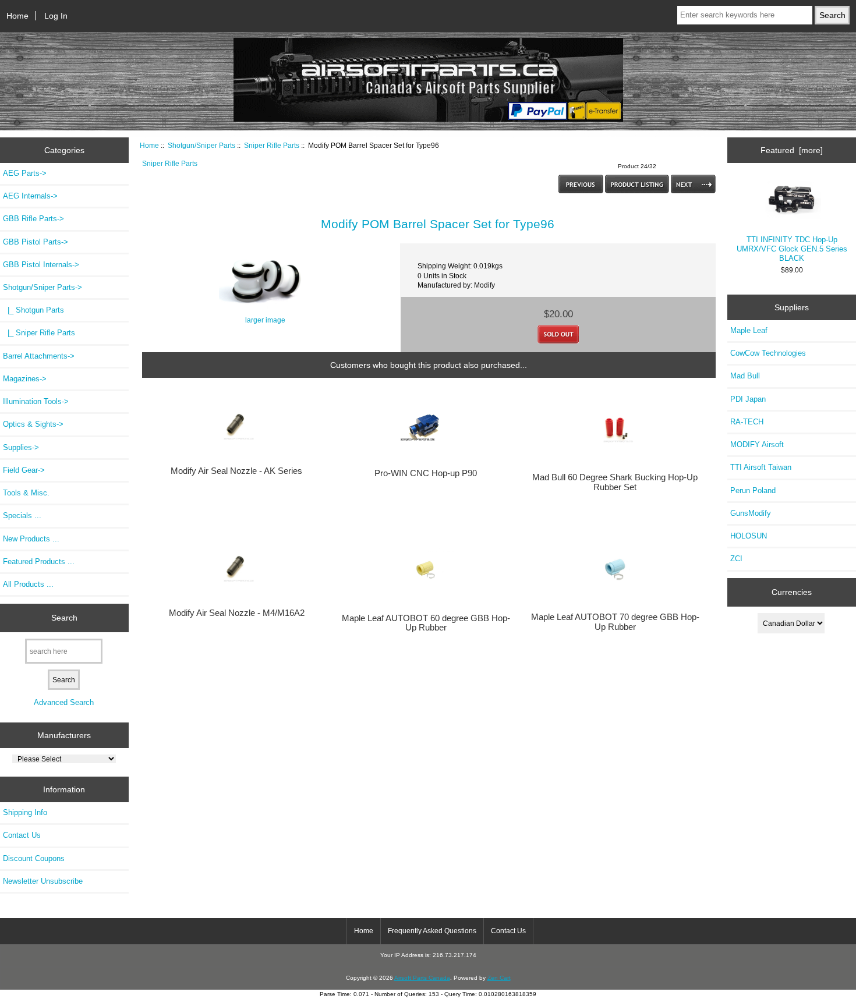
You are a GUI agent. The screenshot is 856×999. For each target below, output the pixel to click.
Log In (56, 15)
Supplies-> (21, 447)
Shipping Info (25, 812)
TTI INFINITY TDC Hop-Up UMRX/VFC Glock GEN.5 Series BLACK (792, 249)
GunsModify (750, 513)
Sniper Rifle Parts (271, 145)
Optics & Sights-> (33, 424)
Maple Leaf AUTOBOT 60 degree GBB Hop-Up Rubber (426, 623)
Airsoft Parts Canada (422, 978)
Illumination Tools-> (36, 401)
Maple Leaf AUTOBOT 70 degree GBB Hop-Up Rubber (615, 621)
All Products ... (28, 584)
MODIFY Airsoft (757, 444)
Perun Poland (753, 490)
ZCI (736, 558)
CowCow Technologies (768, 353)
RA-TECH (746, 421)
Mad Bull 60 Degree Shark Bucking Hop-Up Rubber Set (615, 482)
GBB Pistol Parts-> (35, 242)
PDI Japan (748, 399)
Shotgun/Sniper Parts (201, 145)
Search (64, 617)
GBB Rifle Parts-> (33, 218)
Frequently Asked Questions (432, 931)
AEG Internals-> (30, 196)
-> (42, 287)
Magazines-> (25, 378)
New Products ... (31, 538)
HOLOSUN (748, 536)
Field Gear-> (24, 470)
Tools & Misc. (26, 492)
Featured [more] (792, 150)
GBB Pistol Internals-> (41, 264)
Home (17, 15)
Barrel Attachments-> (39, 356)
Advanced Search (64, 702)
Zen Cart (499, 978)
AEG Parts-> (25, 173)
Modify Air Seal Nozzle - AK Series (236, 471)
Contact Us (22, 835)
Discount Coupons (34, 858)
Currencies (792, 592)
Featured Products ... (39, 561)
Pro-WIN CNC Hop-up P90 (425, 473)
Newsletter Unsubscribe (43, 881)
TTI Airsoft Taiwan (760, 467)
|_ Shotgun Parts (33, 310)
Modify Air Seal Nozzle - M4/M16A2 (237, 613)
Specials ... (22, 515)
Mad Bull (745, 375)
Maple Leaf (748, 330)
